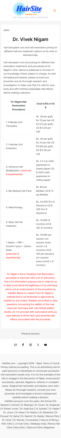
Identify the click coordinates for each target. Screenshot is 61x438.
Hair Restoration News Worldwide (30, 17)
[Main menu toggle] (54, 10)
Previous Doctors (30, 334)
